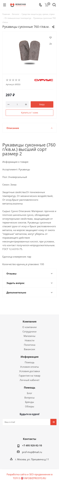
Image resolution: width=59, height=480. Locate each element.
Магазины (29, 335)
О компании (29, 327)
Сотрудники (29, 331)
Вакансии (29, 349)
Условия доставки (29, 371)
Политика (29, 344)
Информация (29, 356)
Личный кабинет (29, 380)
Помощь (29, 362)
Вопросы (29, 397)
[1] (7, 80)
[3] (13, 80)
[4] (16, 80)
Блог (29, 393)
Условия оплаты (29, 366)
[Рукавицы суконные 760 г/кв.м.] (29, 51)
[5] (19, 80)
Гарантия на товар (29, 375)
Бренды (29, 402)
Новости (29, 340)
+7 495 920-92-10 (32, 445)
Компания (29, 321)
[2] (10, 80)
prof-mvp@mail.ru (32, 452)
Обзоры (29, 406)
